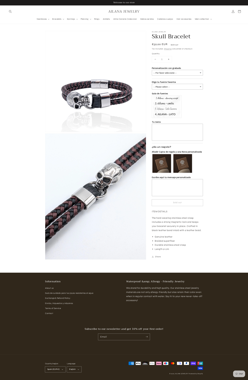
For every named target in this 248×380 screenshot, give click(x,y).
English (72, 369)
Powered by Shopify (196, 374)
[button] (10, 11)
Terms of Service (53, 308)
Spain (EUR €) (53, 369)
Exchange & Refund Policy (57, 298)
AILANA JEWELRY (181, 374)
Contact (49, 313)
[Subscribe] (147, 337)
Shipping (168, 49)
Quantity (156, 54)
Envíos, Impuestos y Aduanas (59, 303)
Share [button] (158, 256)
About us (49, 288)
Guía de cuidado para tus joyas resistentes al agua (69, 293)
